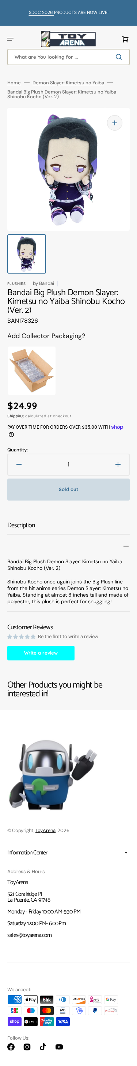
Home (14, 82)
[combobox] (68, 57)
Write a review (41, 653)
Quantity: (17, 449)
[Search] (120, 57)
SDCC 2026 (41, 12)
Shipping (15, 416)
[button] (10, 39)
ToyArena (45, 830)
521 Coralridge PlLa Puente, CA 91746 (28, 897)
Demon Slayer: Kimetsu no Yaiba (68, 82)
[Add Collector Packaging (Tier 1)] (25, 371)
